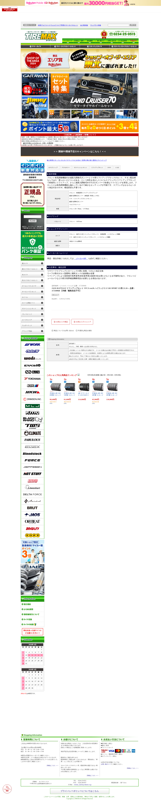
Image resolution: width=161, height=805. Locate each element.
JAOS (109, 167)
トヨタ (117, 167)
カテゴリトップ (53, 167)
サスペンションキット (80, 167)
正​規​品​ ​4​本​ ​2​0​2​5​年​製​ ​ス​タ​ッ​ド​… (69, 395)
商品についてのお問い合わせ (64, 330)
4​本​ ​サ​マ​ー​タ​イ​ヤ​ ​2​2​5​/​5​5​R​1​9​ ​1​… (83, 395)
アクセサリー (66, 167)
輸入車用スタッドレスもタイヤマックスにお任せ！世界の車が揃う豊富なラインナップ (77, 160)
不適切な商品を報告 (85, 330)
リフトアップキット (97, 167)
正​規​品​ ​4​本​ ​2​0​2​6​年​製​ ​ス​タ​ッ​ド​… (55, 395)
